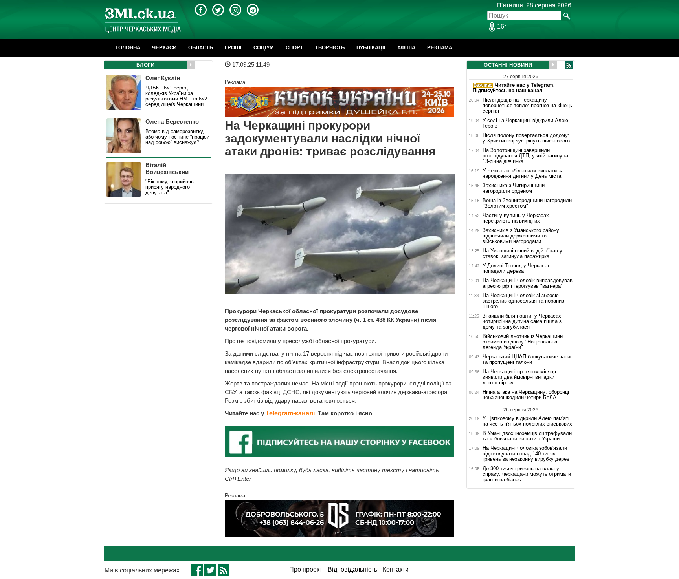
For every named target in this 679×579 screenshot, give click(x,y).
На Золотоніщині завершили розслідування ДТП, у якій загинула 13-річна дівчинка (525, 156)
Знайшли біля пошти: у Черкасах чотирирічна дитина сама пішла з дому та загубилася (522, 321)
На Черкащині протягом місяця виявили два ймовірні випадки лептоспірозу (519, 377)
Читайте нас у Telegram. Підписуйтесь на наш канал (514, 87)
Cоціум (263, 48)
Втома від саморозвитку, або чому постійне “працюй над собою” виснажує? (177, 137)
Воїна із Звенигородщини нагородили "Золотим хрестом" (527, 203)
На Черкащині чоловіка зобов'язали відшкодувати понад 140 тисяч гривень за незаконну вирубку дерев (526, 454)
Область (200, 48)
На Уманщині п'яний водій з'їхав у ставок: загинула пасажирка (522, 253)
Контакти (396, 569)
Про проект (305, 569)
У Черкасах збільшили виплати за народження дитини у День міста (523, 173)
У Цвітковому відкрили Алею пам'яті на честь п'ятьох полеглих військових (527, 421)
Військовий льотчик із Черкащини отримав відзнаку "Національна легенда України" (523, 342)
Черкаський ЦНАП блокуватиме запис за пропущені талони (528, 359)
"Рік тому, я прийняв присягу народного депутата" (169, 187)
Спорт (294, 48)
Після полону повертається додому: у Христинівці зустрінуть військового (526, 138)
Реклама (439, 48)
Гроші (233, 48)
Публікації (370, 48)
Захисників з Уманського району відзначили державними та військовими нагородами (521, 236)
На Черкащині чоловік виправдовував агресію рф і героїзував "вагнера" (528, 283)
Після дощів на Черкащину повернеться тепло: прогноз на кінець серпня (527, 105)
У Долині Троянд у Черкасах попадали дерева (516, 268)
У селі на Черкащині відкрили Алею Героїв (525, 123)
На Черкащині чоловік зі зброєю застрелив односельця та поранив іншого (523, 301)
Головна (128, 48)
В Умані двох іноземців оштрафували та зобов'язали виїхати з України (527, 436)
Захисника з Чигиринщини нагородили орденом (514, 188)
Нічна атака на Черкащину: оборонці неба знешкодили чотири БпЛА (526, 394)
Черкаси (164, 48)
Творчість (330, 48)
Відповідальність (352, 569)
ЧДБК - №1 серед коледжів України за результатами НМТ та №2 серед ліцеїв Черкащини (176, 96)
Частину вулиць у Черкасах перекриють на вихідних (516, 218)
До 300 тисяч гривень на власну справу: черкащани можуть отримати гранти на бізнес (527, 474)
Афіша (406, 48)
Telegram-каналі (290, 413)
